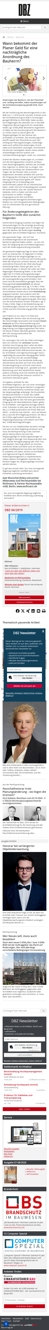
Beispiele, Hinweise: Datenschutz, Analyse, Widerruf (24, 694)
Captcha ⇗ (35, 681)
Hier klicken (27, 678)
